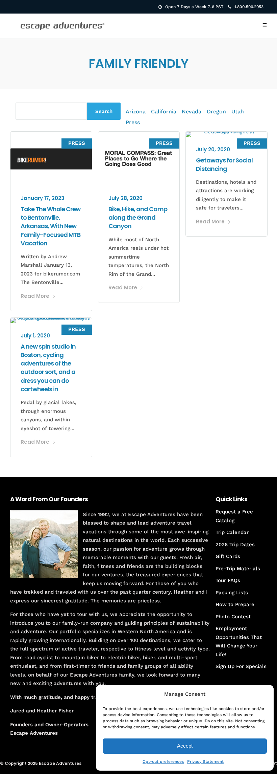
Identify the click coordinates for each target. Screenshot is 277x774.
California (163, 111)
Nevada (191, 111)
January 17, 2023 (42, 198)
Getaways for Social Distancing (224, 164)
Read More (35, 296)
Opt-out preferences (163, 761)
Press (133, 122)
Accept (185, 746)
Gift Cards (228, 556)
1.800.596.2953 (248, 6)
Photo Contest (233, 617)
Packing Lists (232, 593)
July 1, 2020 (35, 335)
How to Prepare (235, 604)
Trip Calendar (232, 532)
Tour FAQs (228, 580)
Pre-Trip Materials (238, 569)
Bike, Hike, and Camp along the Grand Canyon (137, 217)
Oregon (216, 111)
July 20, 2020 (213, 149)
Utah (237, 111)
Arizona (136, 111)
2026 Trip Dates (235, 544)
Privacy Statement (205, 761)
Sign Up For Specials (241, 666)
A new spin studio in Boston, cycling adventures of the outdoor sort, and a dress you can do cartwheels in (48, 367)
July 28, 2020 (125, 198)
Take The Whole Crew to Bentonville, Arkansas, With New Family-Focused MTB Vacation (50, 226)
